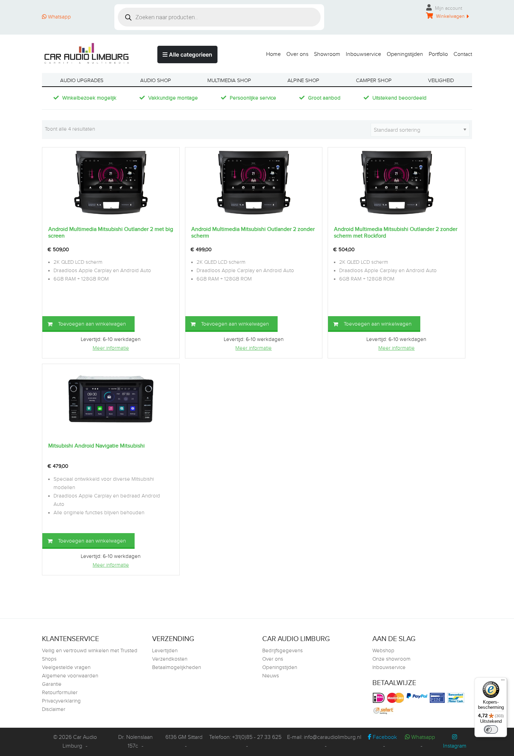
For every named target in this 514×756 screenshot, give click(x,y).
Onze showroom (391, 659)
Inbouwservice (363, 54)
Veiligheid (441, 80)
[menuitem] (270, 52)
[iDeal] (379, 698)
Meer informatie (111, 348)
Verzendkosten (169, 659)
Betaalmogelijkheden (176, 667)
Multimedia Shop (229, 80)
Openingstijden (405, 54)
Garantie (52, 684)
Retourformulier (60, 693)
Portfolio (438, 54)
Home (273, 54)
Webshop (383, 651)
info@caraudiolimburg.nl (332, 737)
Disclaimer (53, 709)
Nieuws (270, 676)
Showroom (327, 54)
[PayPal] (417, 696)
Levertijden (165, 651)
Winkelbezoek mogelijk (89, 98)
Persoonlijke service (253, 98)
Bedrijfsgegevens (282, 651)
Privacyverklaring (61, 701)
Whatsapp (59, 17)
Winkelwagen (450, 16)
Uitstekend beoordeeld (399, 98)
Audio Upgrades (81, 80)
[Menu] (503, 681)
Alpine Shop (303, 80)
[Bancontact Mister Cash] (456, 698)
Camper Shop (374, 80)
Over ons (297, 54)
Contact (463, 54)
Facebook (384, 737)
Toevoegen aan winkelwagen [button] (92, 324)
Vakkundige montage (173, 98)
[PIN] (438, 698)
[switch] (491, 729)
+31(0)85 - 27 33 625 (256, 737)
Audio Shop (155, 80)
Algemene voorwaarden (70, 676)
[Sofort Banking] (384, 711)
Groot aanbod (324, 98)
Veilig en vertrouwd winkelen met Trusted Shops (89, 655)
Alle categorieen (189, 54)
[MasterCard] (396, 698)
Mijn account (448, 8)
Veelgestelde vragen (66, 667)
